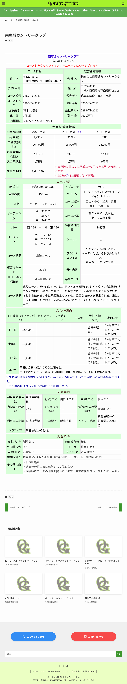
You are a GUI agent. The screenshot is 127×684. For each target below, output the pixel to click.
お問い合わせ (89, 671)
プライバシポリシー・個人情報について (50, 671)
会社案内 (76, 671)
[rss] (67, 666)
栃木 (10, 40)
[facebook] (59, 666)
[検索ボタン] (123, 3)
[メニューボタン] (3, 3)
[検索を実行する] (119, 654)
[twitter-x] (63, 666)
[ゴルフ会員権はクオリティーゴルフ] (63, 3)
